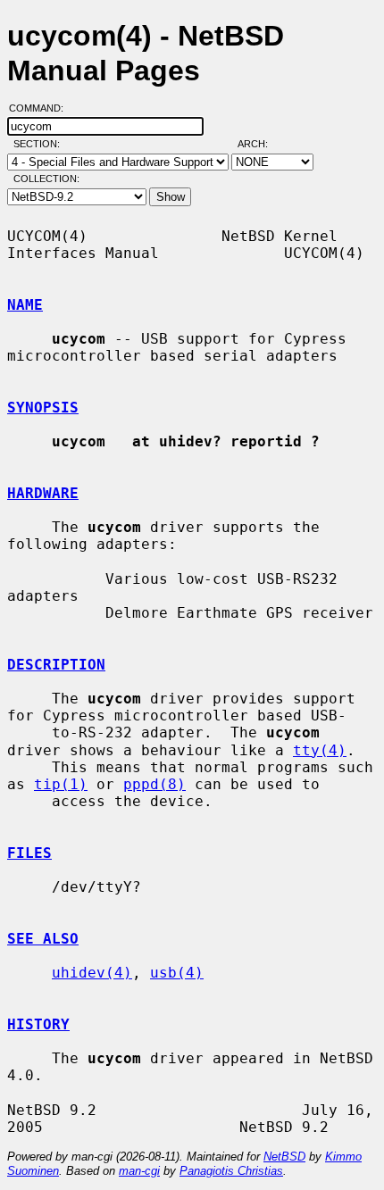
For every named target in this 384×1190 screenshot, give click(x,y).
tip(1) (61, 784)
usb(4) (177, 972)
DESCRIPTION (56, 664)
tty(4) (319, 750)
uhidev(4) (92, 972)
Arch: (261, 143)
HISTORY (38, 1024)
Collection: (46, 178)
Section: (40, 143)
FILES (29, 853)
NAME (25, 304)
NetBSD (284, 1156)
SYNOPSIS (43, 407)
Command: (41, 108)
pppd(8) (154, 784)
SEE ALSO (43, 938)
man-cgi (139, 1171)
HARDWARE (43, 493)
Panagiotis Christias (231, 1171)
